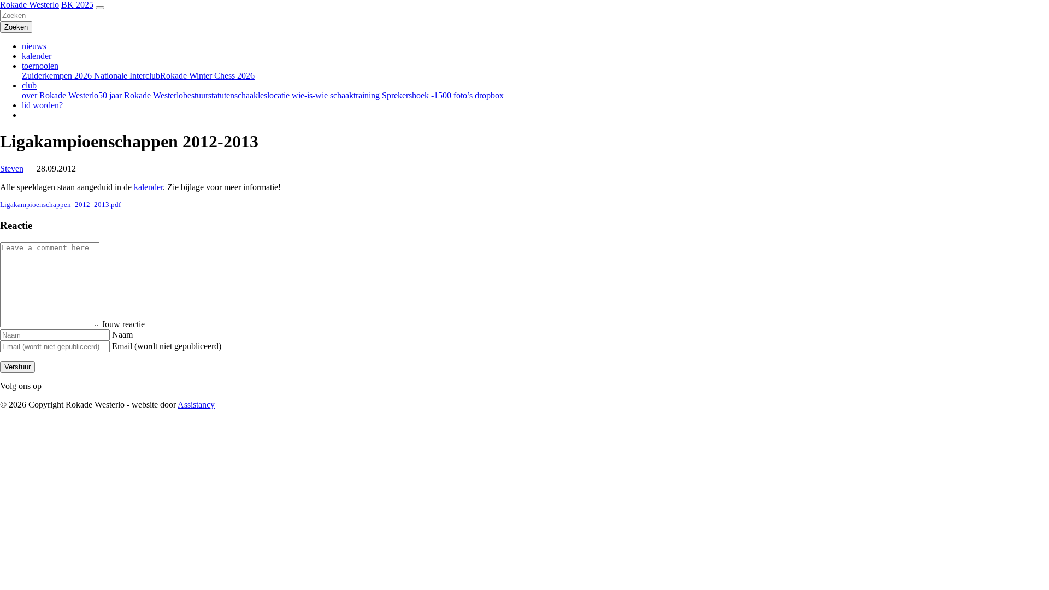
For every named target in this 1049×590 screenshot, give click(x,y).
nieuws (34, 46)
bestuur (195, 95)
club (29, 85)
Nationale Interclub (126, 75)
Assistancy (196, 404)
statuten (221, 95)
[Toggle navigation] (100, 7)
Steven (11, 168)
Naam (122, 334)
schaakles (250, 95)
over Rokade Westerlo (60, 95)
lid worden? (42, 105)
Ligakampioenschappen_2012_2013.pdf (60, 205)
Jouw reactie (123, 324)
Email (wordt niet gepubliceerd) (166, 346)
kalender (36, 56)
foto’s (462, 95)
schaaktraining (354, 95)
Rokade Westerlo (29, 4)
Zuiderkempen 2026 (57, 75)
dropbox (488, 95)
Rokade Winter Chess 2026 (207, 75)
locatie (278, 95)
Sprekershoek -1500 (415, 95)
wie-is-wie (309, 95)
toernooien (40, 65)
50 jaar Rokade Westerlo (140, 95)
